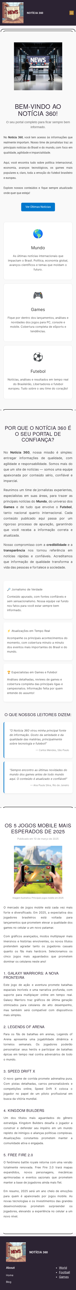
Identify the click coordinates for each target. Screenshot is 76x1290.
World (63, 1267)
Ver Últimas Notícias (38, 207)
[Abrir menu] (71, 13)
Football (64, 1272)
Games (64, 1277)
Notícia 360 (35, 13)
